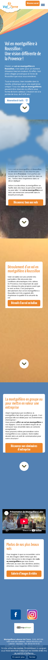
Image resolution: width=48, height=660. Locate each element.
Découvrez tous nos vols (26, 202)
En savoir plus (18, 657)
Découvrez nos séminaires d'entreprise (24, 448)
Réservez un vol (32, 3)
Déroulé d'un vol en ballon (24, 303)
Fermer (32, 657)
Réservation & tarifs (15, 100)
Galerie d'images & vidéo (24, 573)
